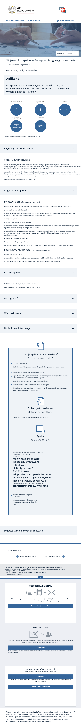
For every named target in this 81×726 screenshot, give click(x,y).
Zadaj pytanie (40, 648)
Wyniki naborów (34, 21)
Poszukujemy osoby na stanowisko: (22, 70)
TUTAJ (40, 137)
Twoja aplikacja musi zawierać (40, 356)
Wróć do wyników (67, 21)
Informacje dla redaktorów (40, 687)
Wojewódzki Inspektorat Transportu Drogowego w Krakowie (41, 60)
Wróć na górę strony (40, 577)
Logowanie (40, 677)
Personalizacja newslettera (40, 606)
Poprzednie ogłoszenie (28, 557)
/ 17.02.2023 (67, 53)
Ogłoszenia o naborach (15, 21)
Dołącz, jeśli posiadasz (40, 410)
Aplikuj (40, 438)
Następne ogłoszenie (53, 557)
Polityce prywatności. (43, 721)
